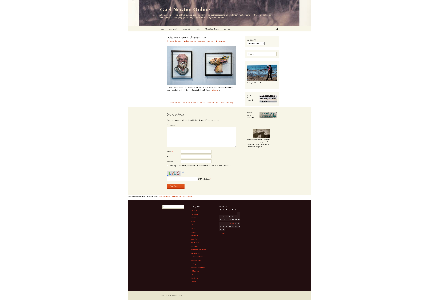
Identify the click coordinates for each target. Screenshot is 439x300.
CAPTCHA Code (204, 179)
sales (192, 274)
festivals (194, 239)
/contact (227, 29)
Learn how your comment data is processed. (176, 196)
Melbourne (194, 246)
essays (193, 232)
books (193, 221)
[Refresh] (183, 172)
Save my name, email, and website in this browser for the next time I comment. (201, 165)
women (193, 282)
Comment (171, 125)
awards (193, 218)
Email (170, 156)
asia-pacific (194, 214)
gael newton (222, 41)
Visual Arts (187, 29)
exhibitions (194, 235)
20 (233, 223)
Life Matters (195, 243)
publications (195, 271)
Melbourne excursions (198, 250)
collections (194, 225)
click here (215, 90)
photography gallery (198, 267)
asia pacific (194, 211)
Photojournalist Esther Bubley (221, 102)
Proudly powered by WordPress (171, 295)
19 (230, 223)
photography (173, 29)
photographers (190, 41)
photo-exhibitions (197, 257)
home (162, 29)
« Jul (223, 233)
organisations (195, 253)
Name (170, 152)
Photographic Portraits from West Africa (186, 102)
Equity (197, 29)
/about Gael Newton (212, 29)
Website (170, 161)
